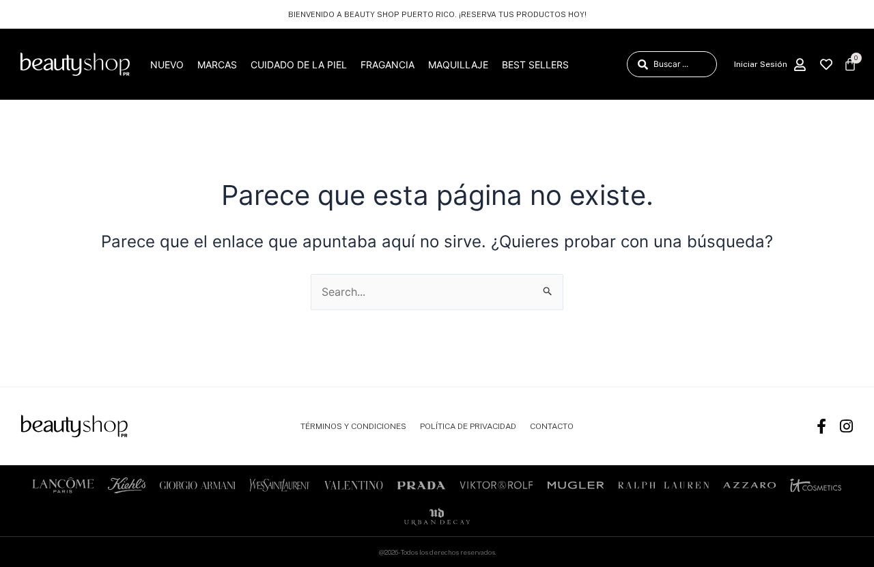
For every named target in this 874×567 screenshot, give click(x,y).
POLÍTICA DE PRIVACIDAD (468, 426)
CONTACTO (552, 426)
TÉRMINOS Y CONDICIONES (353, 426)
